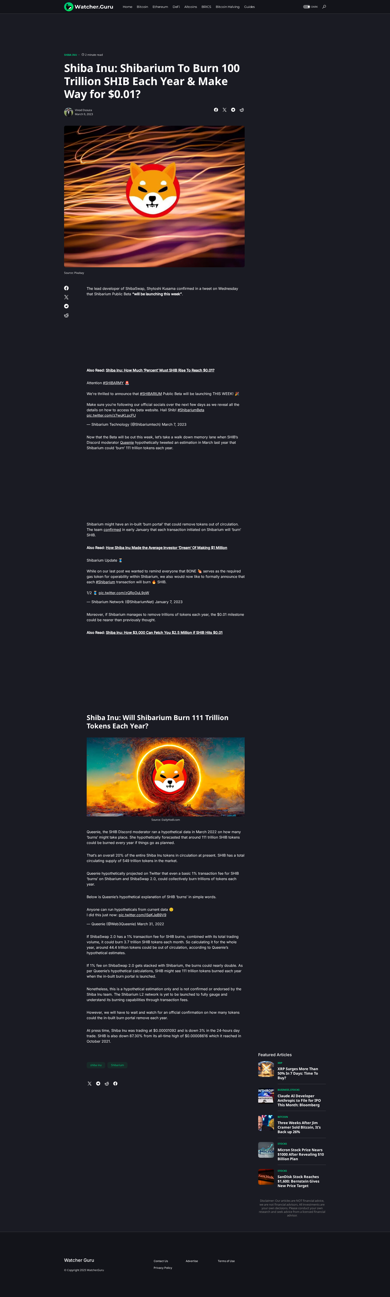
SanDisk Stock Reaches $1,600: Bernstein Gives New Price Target (298, 1181)
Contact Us (161, 1261)
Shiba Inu (70, 54)
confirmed (112, 529)
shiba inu (96, 1065)
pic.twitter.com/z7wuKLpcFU (111, 415)
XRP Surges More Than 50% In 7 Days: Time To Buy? (298, 1073)
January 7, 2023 (169, 602)
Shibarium (117, 1065)
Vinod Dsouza (83, 110)
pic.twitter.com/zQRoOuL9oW (124, 592)
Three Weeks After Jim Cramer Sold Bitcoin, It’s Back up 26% (299, 1127)
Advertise (192, 1261)
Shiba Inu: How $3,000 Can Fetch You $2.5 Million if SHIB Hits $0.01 (164, 632)
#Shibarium (105, 582)
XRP (280, 1063)
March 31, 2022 (150, 924)
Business (283, 1089)
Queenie (127, 442)
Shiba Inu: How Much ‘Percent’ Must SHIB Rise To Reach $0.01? (160, 370)
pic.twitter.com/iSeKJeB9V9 (142, 915)
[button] (310, 7)
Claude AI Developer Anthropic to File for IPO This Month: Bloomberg (299, 1100)
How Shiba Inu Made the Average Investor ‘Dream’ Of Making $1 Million (166, 547)
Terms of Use (226, 1261)
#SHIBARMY (113, 383)
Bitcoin (283, 1116)
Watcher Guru (79, 1260)
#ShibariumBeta (191, 410)
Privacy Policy (163, 1267)
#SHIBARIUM (151, 393)
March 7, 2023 (174, 424)
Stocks (294, 1089)
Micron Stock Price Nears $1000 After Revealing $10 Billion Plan (301, 1154)
